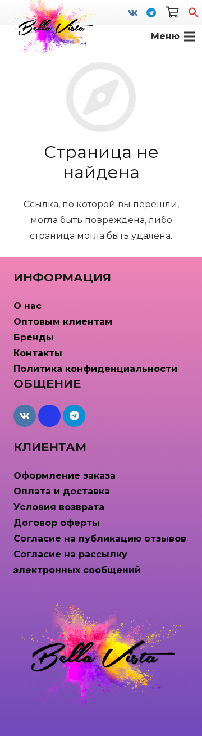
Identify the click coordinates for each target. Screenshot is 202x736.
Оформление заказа (64, 475)
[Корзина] (172, 12)
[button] (193, 15)
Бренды (33, 337)
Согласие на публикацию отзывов (99, 538)
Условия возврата (58, 507)
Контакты (37, 353)
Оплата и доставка (61, 491)
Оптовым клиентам (62, 321)
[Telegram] (151, 13)
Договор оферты (56, 522)
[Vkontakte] (133, 13)
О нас (27, 306)
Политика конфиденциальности (95, 369)
